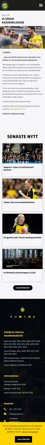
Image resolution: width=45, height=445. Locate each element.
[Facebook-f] (11, 317)
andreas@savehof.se (17, 109)
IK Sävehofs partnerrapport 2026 (20, 273)
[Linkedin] (29, 317)
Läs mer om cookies (30, 431)
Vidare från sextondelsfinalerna (19, 202)
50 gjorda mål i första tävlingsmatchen (22, 238)
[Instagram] (16, 317)
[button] (41, 5)
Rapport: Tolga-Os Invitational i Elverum (19, 168)
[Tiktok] (34, 317)
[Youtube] (20, 317)
